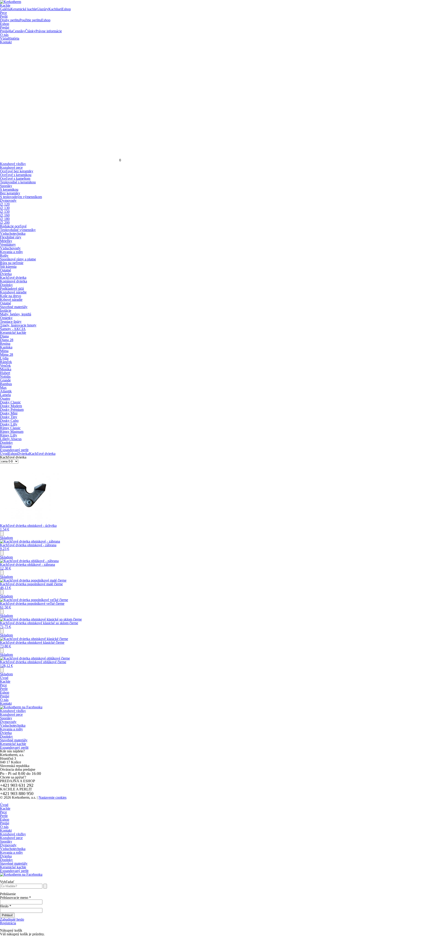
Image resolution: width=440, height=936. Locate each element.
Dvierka (23, 454)
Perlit (4, 16)
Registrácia (8, 923)
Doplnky (6, 736)
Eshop (4, 24)
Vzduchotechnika (12, 725)
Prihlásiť (7, 915)
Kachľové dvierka (42, 454)
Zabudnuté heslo (12, 919)
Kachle (5, 5)
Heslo (5, 906)
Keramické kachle (13, 744)
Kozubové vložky (13, 711)
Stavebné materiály (14, 740)
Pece (3, 13)
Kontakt (6, 42)
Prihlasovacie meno (15, 898)
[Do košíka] (2, 533)
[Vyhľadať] (45, 886)
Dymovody (8, 722)
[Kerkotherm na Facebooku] (21, 707)
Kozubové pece (11, 714)
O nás (4, 35)
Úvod (4, 454)
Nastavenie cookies (52, 797)
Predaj (4, 27)
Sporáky (6, 718)
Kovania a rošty (11, 729)
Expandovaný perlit (14, 747)
